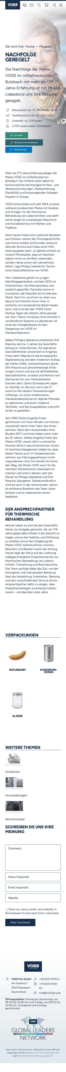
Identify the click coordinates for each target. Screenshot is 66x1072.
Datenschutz (25, 1049)
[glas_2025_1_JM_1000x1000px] (17, 691)
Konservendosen (48, 671)
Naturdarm (17, 669)
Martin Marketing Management (33, 1055)
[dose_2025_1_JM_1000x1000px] (48, 644)
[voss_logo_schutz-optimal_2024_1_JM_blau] (12, 2)
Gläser (17, 716)
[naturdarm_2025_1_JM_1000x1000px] (17, 644)
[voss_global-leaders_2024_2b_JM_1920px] (33, 1017)
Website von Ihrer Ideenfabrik (40, 1052)
